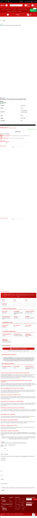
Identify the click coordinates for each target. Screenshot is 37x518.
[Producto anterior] (32, 21)
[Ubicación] (31, 1)
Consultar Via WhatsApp (5, 133)
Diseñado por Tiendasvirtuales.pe (29, 514)
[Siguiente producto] (35, 21)
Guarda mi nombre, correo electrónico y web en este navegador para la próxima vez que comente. (18, 487)
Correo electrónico (4, 483)
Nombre (2, 479)
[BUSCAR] (22, 4)
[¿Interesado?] (32, 5)
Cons (2, 475)
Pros (1, 471)
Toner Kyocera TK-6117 (8, 383)
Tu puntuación (3, 458)
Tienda (4, 20)
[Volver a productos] (33, 21)
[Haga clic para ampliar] (2, 94)
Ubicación (33, 1)
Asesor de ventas (34, 10)
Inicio (1, 20)
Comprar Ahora (18, 131)
